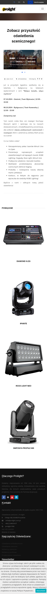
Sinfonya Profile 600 (23, 448)
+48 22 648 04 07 (11, 523)
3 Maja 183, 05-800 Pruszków (15, 518)
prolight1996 (9, 526)
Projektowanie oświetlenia (11, 555)
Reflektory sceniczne (9, 549)
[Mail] (42, 79)
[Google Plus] (40, 79)
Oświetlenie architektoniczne (12, 544)
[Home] (8, 9)
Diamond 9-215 (23, 261)
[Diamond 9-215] (23, 235)
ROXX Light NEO (23, 386)
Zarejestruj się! (10, 116)
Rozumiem (41, 590)
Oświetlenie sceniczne (9, 546)
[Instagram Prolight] (16, 497)
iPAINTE (23, 323)
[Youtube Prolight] (12, 497)
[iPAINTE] (23, 297)
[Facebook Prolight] (4, 497)
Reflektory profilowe (9, 552)
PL (14, 2)
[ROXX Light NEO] (23, 360)
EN (19, 2)
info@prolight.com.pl (13, 521)
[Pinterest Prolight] (8, 497)
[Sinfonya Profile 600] (23, 422)
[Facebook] (38, 79)
